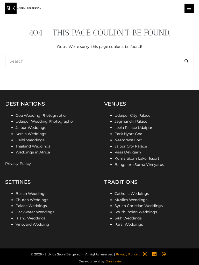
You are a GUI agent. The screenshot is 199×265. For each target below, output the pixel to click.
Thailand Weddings (33, 146)
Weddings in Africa (33, 152)
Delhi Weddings (30, 140)
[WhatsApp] (164, 254)
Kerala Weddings (31, 133)
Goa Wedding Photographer (41, 115)
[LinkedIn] (154, 254)
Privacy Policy (18, 163)
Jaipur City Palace (131, 146)
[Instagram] (145, 254)
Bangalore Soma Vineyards (140, 164)
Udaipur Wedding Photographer (45, 121)
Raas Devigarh (128, 152)
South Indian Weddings (136, 212)
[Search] (186, 61)
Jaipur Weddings (31, 127)
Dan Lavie (113, 261)
